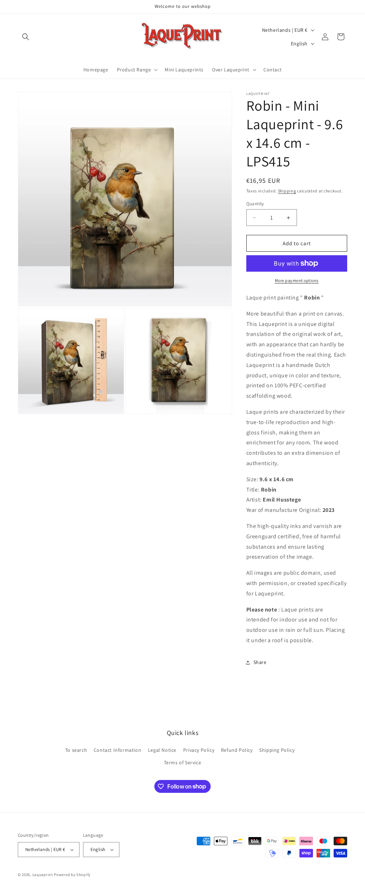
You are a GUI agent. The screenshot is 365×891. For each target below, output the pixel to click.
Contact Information (117, 750)
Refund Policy (237, 750)
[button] (26, 37)
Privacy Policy (198, 750)
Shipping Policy (276, 750)
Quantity (255, 204)
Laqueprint (42, 874)
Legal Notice (162, 750)
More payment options (297, 280)
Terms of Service (182, 762)
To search (76, 750)
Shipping (287, 190)
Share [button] (260, 662)
